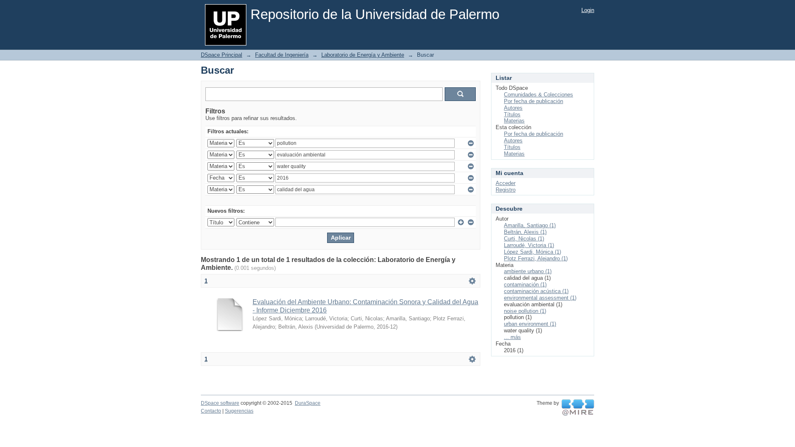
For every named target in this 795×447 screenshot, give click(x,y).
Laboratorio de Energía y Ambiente (362, 55)
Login (587, 10)
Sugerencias (239, 411)
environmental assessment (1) (540, 298)
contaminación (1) (525, 284)
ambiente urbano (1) (528, 271)
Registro (506, 190)
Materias (514, 121)
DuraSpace (307, 403)
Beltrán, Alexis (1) (525, 232)
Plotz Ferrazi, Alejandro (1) (536, 258)
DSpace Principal (221, 55)
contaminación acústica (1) (536, 291)
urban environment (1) (530, 324)
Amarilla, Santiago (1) (530, 225)
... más (512, 337)
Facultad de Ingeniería (281, 55)
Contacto (211, 411)
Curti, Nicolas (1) (524, 239)
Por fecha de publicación (533, 101)
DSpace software (220, 403)
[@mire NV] (577, 408)
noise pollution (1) (525, 311)
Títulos (512, 114)
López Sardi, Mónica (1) (532, 252)
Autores (513, 108)
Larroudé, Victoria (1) (529, 245)
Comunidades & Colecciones (538, 94)
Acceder (506, 183)
